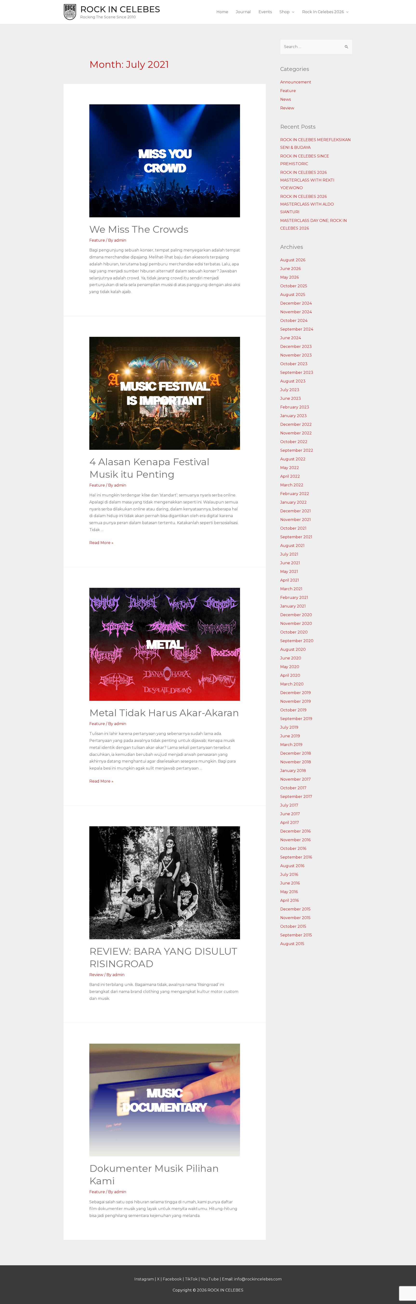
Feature (97, 240)
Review (96, 974)
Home (222, 12)
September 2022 (296, 450)
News (285, 99)
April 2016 (289, 900)
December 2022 (296, 424)
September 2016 (296, 857)
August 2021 (292, 545)
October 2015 (293, 926)
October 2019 (293, 710)
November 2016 (295, 840)
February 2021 (294, 597)
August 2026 (292, 260)
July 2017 (289, 805)
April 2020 (290, 675)
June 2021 (290, 563)
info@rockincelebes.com (258, 1279)
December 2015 (295, 909)
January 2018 (293, 770)
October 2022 (293, 441)
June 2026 (290, 268)
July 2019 (289, 727)
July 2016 (289, 874)
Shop (285, 12)
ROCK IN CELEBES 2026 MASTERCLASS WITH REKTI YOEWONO (307, 180)
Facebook (172, 1279)
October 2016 (293, 848)
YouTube (210, 1279)
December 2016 (295, 831)
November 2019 (295, 701)
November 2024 (296, 312)
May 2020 (289, 667)
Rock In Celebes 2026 (323, 12)
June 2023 (290, 398)
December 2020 (296, 615)
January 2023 (293, 416)
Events (265, 12)
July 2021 (289, 554)
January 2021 (293, 606)
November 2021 (295, 519)
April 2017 (289, 822)
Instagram (144, 1279)
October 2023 (293, 364)
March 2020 (292, 684)
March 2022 (291, 485)
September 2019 (296, 718)
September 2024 (296, 329)
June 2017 (290, 814)
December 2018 (295, 753)
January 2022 (293, 502)
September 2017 (296, 796)
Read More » (101, 542)
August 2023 (293, 381)
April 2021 (289, 580)
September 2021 (296, 537)
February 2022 (294, 493)
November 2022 (296, 433)
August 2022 (293, 459)
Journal (243, 12)
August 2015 (292, 943)
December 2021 (295, 511)
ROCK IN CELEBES (120, 9)
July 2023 (289, 390)
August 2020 (293, 649)
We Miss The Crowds (138, 229)
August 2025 (292, 294)
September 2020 (296, 641)
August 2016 (292, 866)
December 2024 (296, 303)
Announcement (295, 82)
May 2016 (289, 892)
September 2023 (296, 372)
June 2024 (290, 338)
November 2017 (295, 779)
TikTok (191, 1279)
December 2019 (295, 692)
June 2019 (290, 736)
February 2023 (294, 407)
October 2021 (293, 528)
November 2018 (295, 762)
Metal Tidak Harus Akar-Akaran (164, 713)
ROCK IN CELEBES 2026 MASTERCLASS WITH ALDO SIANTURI (307, 204)
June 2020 (290, 658)
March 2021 (291, 589)
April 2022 (290, 476)
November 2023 (296, 355)
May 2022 (289, 467)
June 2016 (290, 883)
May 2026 (289, 277)
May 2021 (289, 571)
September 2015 (296, 935)
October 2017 (293, 788)
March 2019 (291, 744)
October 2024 (293, 320)
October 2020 (294, 632)
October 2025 (293, 286)
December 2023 (296, 346)
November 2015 (295, 917)
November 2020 (296, 623)
